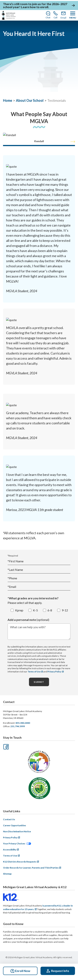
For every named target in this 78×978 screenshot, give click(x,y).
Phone (12, 578)
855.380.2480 (23, 722)
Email (12, 586)
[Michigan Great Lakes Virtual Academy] (9, 15)
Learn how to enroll (34, 7)
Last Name (15, 569)
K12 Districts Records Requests (19, 861)
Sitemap (7, 873)
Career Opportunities (14, 825)
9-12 (65, 610)
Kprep (19, 610)
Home (7, 100)
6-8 (50, 610)
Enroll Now (22, 971)
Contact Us (9, 819)
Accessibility (9, 849)
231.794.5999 (17, 726)
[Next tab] (72, 141)
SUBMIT (39, 682)
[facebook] (5, 746)
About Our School (30, 100)
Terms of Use (34, 671)
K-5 (35, 610)
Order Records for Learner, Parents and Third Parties (30, 867)
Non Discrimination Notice (17, 831)
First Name (15, 561)
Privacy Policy (54, 671)
